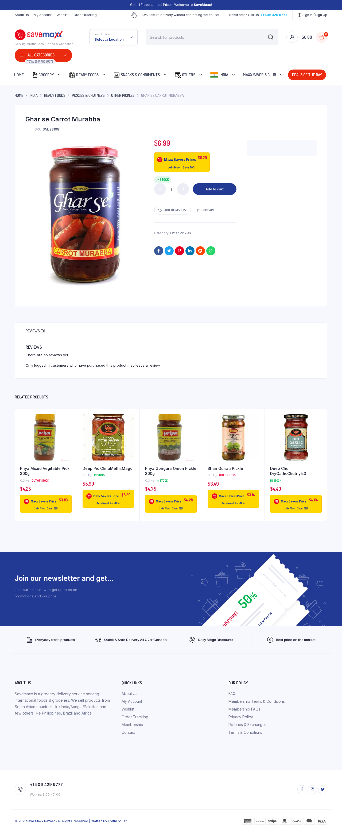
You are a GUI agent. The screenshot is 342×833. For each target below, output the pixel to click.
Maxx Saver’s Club (259, 74)
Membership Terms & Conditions (256, 701)
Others (188, 74)
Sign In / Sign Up (314, 15)
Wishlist (63, 15)
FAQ (232, 693)
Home (19, 74)
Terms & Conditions (245, 732)
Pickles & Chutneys (88, 95)
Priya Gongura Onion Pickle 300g (170, 471)
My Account (43, 15)
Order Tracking (85, 15)
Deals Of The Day (308, 74)
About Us (22, 15)
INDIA (34, 95)
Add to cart (214, 189)
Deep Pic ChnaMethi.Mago (108, 468)
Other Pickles (123, 95)
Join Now (174, 167)
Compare (208, 210)
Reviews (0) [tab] (35, 331)
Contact (128, 732)
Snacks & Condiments (140, 74)
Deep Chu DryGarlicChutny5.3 (288, 471)
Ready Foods (87, 74)
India (223, 74)
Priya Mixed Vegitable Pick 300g (44, 471)
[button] (172, 210)
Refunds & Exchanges (247, 724)
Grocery (46, 74)
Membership (132, 724)
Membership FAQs (244, 709)
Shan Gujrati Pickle (225, 468)
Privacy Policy (240, 717)
